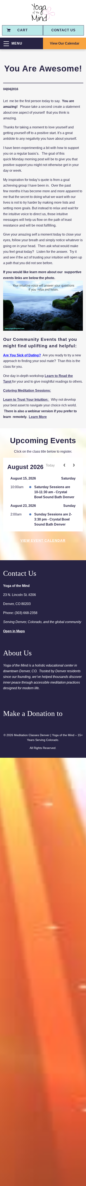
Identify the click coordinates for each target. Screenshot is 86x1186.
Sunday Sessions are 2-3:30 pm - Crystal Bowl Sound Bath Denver (53, 519)
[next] (74, 465)
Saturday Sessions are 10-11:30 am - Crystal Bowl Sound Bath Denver (54, 492)
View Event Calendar (43, 540)
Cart (22, 30)
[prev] (64, 465)
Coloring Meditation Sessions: (27, 390)
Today (50, 465)
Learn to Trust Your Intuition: (26, 399)
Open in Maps (14, 631)
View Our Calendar (64, 43)
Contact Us (63, 30)
